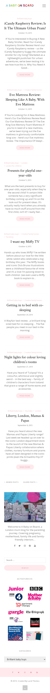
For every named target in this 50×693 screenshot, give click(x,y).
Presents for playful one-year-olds (25, 173)
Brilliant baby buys (24, 18)
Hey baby (28, 411)
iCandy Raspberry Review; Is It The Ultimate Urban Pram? (25, 26)
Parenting (9, 237)
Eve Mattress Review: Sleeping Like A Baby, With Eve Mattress (25, 99)
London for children (14, 166)
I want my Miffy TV (25, 241)
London (24, 163)
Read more (25, 75)
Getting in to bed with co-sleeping (25, 307)
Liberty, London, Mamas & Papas (25, 418)
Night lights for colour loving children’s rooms (25, 359)
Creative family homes (33, 90)
